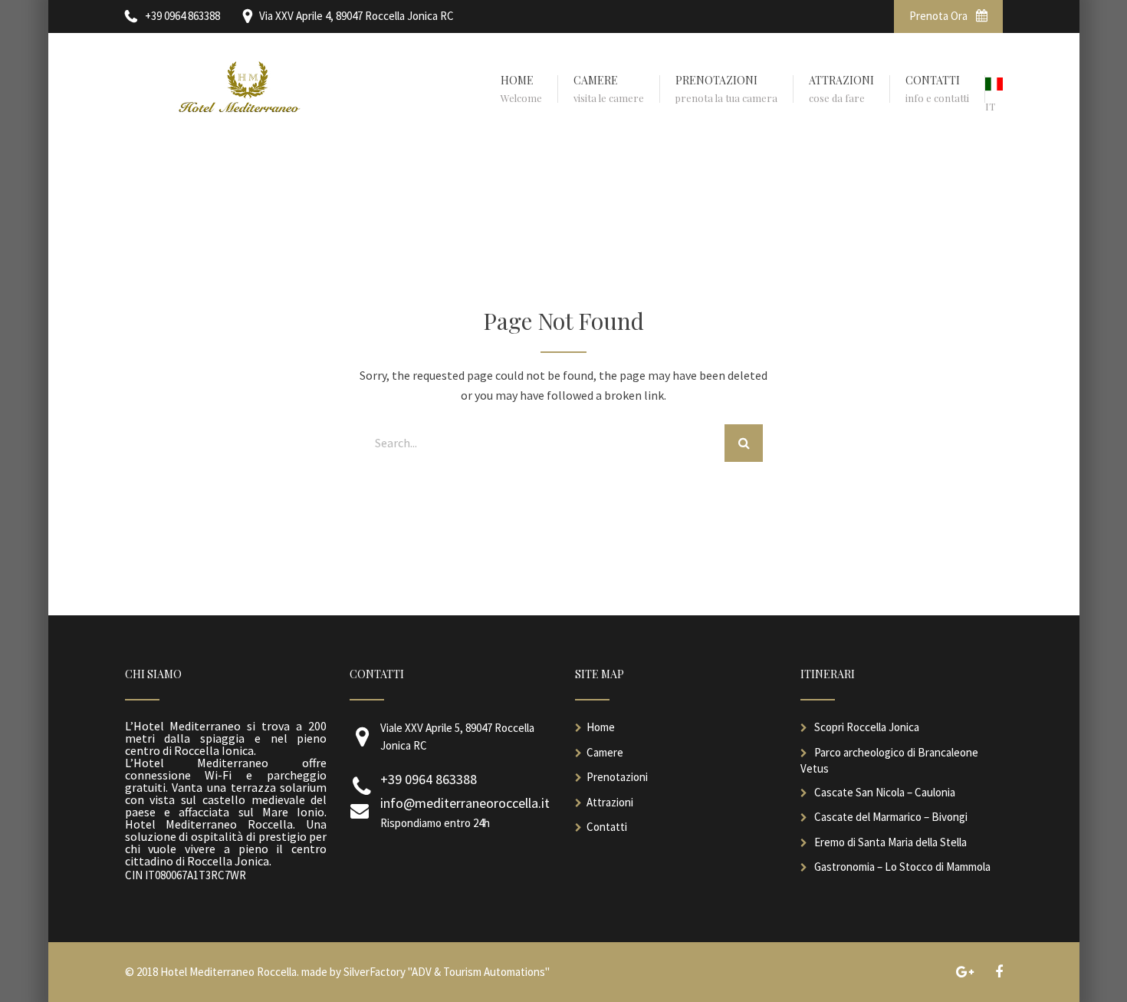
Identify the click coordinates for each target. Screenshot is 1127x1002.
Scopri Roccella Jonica (866, 727)
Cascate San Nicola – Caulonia (884, 792)
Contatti (606, 826)
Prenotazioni (617, 777)
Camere (604, 752)
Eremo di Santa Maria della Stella (890, 842)
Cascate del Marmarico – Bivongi (891, 816)
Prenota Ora (939, 15)
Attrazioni (609, 802)
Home (600, 727)
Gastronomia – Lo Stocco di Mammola (902, 866)
